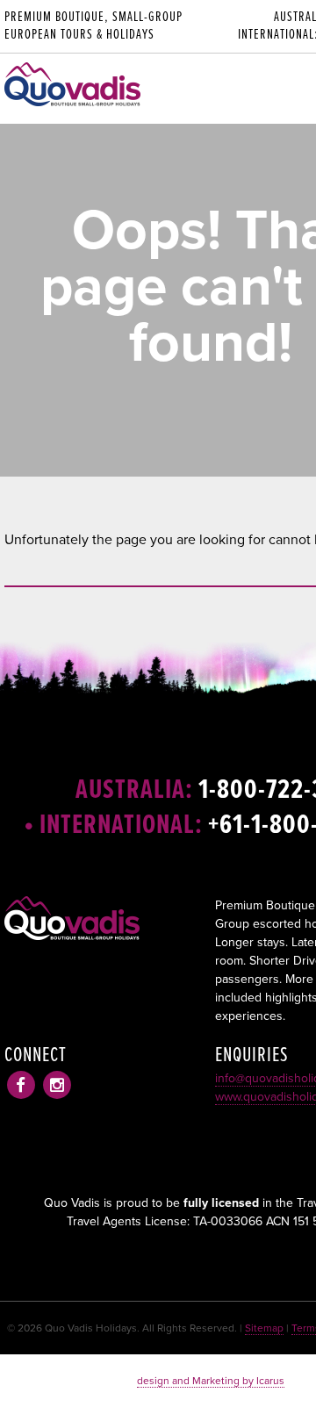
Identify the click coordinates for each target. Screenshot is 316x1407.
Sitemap (264, 1328)
